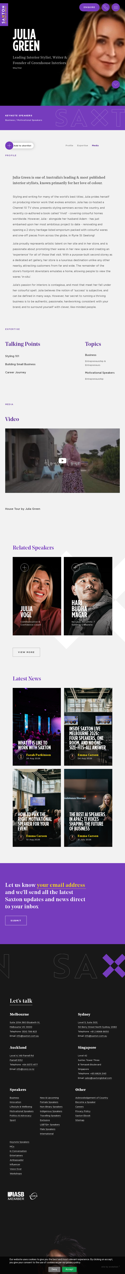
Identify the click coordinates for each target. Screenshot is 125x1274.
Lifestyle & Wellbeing (21, 1106)
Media (95, 145)
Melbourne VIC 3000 (21, 1027)
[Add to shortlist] (9, 146)
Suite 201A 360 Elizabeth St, (25, 1022)
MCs (12, 1146)
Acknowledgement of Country (91, 1098)
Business (10, 120)
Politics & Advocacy (20, 1115)
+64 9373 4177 (30, 1064)
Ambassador (17, 1160)
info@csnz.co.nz (25, 1069)
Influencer (15, 1164)
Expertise (82, 145)
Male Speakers (47, 1129)
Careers (79, 1106)
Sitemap (79, 1120)
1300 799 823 (29, 1031)
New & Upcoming (49, 1098)
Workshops (16, 1173)
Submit (16, 920)
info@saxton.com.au (28, 1036)
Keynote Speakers (18, 115)
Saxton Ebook (82, 1115)
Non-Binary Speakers (51, 1106)
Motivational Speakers (29, 120)
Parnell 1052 (16, 1060)
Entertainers (16, 1155)
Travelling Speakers (50, 1115)
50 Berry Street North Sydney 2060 (97, 1027)
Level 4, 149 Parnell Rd (22, 1055)
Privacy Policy (82, 1111)
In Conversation (18, 1151)
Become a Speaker (85, 1102)
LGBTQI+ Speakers (50, 1124)
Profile (69, 145)
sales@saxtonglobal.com (98, 1078)
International (47, 1133)
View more (26, 652)
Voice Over (16, 1169)
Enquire (89, 7)
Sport (13, 1120)
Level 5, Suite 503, (88, 1022)
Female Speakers (49, 1102)
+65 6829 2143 (98, 1073)
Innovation (15, 1102)
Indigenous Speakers (51, 1111)
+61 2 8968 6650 (99, 1031)
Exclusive (45, 1120)
